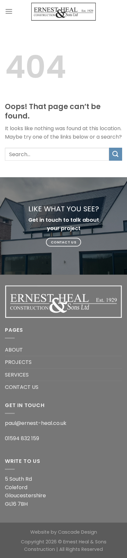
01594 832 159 (22, 438)
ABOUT (14, 349)
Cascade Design (77, 532)
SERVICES (17, 374)
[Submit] (115, 154)
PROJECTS (18, 362)
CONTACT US (21, 387)
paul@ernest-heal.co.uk (35, 423)
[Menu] (9, 11)
